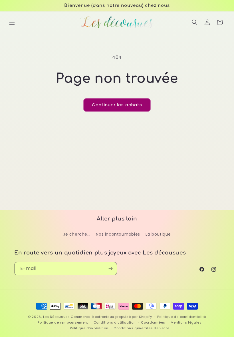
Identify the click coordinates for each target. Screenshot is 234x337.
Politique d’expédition (89, 328)
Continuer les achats (117, 105)
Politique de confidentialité (181, 316)
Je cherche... (76, 234)
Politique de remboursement (63, 322)
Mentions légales (186, 322)
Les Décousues (56, 316)
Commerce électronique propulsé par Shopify (111, 316)
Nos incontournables (118, 234)
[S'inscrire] (110, 268)
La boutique (158, 234)
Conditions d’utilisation (115, 322)
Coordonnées (153, 322)
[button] (12, 22)
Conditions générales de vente (141, 328)
